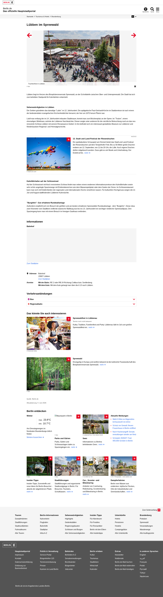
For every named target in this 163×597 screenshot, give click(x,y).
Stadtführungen (62, 480)
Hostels (118, 526)
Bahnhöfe (44, 526)
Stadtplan (44, 529)
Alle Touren (19, 533)
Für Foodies (95, 522)
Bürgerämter (70, 566)
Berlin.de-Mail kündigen (124, 569)
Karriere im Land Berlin (49, 569)
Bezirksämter (70, 562)
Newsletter (119, 555)
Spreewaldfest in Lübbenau (85, 318)
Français (143, 562)
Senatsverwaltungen (73, 558)
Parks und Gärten (62, 438)
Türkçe (142, 573)
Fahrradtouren (20, 529)
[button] (134, 16)
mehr (86, 153)
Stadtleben (94, 562)
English (143, 555)
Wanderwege (145, 529)
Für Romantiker (96, 526)
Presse (43, 566)
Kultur (92, 555)
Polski (142, 566)
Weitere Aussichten (34, 437)
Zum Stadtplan (32, 263)
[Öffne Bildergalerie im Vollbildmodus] (135, 87)
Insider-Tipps (32, 480)
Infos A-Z (43, 533)
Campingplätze (121, 529)
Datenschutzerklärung (23, 562)
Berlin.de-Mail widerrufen (125, 566)
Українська (144, 576)
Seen (85, 438)
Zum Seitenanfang (149, 510)
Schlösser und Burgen (74, 529)
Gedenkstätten (71, 522)
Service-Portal (45, 555)
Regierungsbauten (72, 526)
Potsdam (143, 519)
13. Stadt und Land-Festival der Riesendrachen (93, 139)
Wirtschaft (94, 566)
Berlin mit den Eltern (98, 529)
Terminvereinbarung (48, 562)
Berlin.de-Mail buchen (123, 562)
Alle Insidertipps (96, 533)
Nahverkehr (44, 519)
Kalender (93, 569)
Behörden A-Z (70, 555)
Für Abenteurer (96, 519)
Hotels (117, 519)
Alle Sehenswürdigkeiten (75, 533)
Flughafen (44, 522)
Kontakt (18, 558)
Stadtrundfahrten (21, 526)
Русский (143, 569)
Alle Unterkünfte (121, 533)
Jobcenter (69, 569)
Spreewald (77, 359)
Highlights (69, 519)
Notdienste (119, 558)
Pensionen (119, 522)
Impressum (19, 555)
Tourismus (94, 558)
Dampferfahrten (118, 480)
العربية (142, 558)
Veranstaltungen (146, 526)
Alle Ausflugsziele (147, 533)
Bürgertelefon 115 (47, 558)
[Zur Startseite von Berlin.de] (9, 547)
